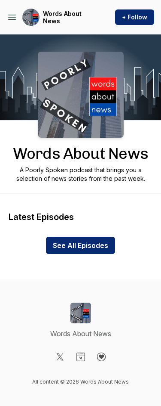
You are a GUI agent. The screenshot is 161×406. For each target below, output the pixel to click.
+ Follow (134, 17)
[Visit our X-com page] (60, 357)
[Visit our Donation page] (101, 357)
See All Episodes (80, 245)
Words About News (62, 17)
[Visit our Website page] (80, 357)
